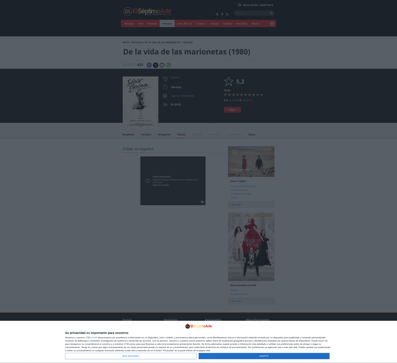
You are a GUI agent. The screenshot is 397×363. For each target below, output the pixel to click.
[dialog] (198, 342)
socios (94, 337)
